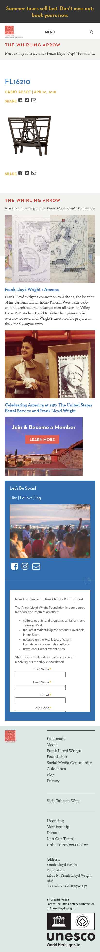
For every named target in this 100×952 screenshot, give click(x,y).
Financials (56, 738)
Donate (53, 832)
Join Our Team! (60, 839)
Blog (50, 775)
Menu (50, 32)
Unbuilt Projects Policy (67, 845)
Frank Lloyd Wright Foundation (64, 754)
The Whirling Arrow (33, 45)
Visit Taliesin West (63, 801)
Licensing (55, 821)
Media (52, 744)
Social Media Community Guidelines (69, 766)
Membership (58, 827)
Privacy (53, 781)
